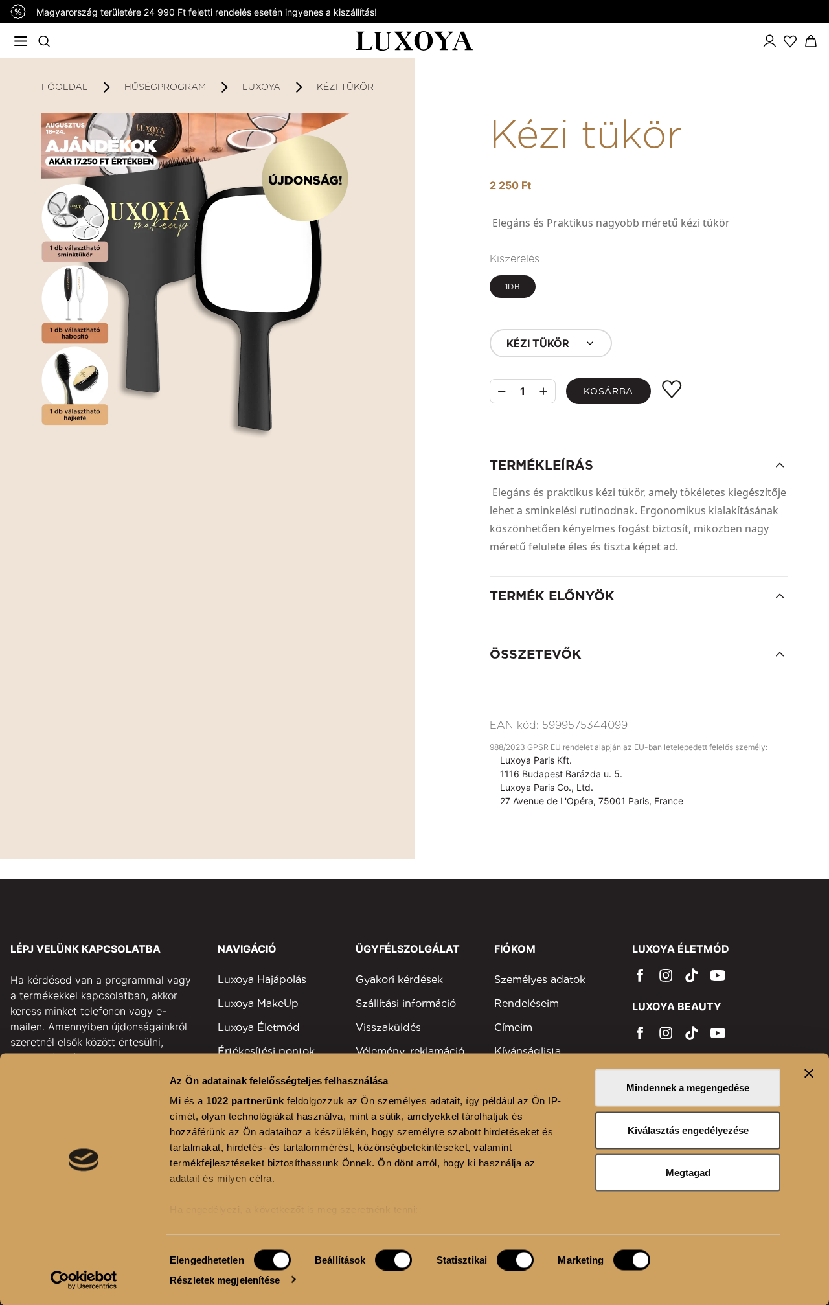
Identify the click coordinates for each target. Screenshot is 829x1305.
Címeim (513, 1027)
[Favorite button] (671, 389)
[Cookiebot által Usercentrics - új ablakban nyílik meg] (84, 1279)
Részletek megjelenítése (225, 1279)
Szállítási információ (406, 1003)
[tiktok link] (691, 975)
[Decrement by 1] (502, 391)
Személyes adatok (539, 979)
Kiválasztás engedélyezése (688, 1129)
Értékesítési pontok (266, 1051)
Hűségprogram (165, 87)
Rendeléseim (526, 1003)
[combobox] (551, 343)
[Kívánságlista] (790, 40)
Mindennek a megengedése (687, 1087)
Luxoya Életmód (259, 1027)
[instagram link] (666, 975)
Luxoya (261, 87)
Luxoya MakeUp (258, 1003)
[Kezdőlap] (414, 41)
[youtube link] (717, 975)
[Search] (44, 40)
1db (513, 286)
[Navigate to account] (769, 40)
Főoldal (64, 87)
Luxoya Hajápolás (262, 979)
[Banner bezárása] (808, 1073)
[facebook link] (640, 975)
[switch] (393, 1259)
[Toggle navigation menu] (20, 40)
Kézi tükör (345, 87)
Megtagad (688, 1172)
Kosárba (608, 391)
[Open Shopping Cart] (811, 41)
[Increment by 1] (543, 391)
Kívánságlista (527, 1051)
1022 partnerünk (245, 1100)
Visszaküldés (388, 1027)
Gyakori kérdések (399, 979)
